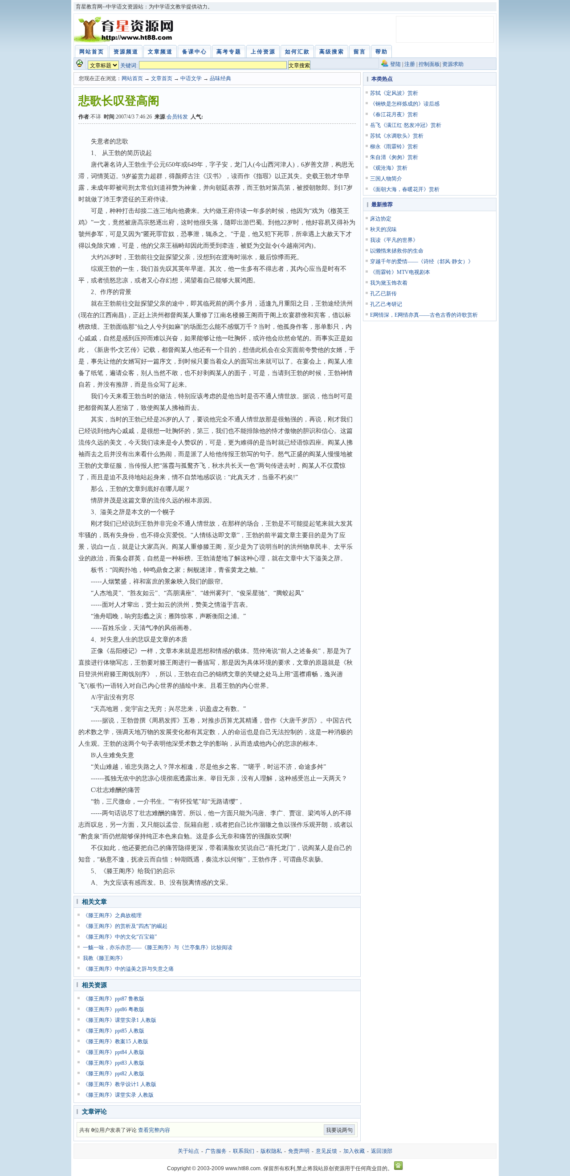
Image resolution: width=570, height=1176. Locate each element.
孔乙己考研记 (386, 304)
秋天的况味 (383, 229)
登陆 (395, 64)
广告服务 (216, 1151)
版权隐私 (271, 1151)
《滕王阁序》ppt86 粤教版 (113, 1009)
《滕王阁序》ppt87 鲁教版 (113, 999)
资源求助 (453, 64)
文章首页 (161, 78)
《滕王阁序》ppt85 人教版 (113, 1031)
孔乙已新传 (383, 293)
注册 (409, 64)
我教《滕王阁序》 (104, 958)
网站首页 (132, 78)
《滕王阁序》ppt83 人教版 (113, 1063)
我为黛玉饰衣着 (388, 283)
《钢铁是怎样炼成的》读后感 (405, 104)
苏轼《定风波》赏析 (394, 93)
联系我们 (243, 1151)
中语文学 (191, 78)
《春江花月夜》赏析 (394, 114)
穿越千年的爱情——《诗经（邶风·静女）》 (421, 261)
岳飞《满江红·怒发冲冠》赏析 (405, 125)
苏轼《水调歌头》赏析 (396, 136)
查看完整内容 (154, 1130)
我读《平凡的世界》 (394, 240)
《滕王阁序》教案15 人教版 (115, 1041)
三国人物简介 (386, 179)
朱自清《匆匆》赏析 (394, 157)
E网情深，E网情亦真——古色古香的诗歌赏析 (424, 315)
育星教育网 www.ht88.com (125, 29)
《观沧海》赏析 (388, 168)
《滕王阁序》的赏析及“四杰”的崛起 (125, 926)
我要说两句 (339, 1130)
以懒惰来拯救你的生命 (396, 251)
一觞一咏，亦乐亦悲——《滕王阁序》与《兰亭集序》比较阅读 (157, 947)
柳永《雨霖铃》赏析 (394, 146)
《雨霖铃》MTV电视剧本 (400, 272)
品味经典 (220, 78)
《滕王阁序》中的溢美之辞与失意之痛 (128, 969)
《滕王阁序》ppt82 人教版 (113, 1073)
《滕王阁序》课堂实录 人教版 (118, 1095)
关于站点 (188, 1151)
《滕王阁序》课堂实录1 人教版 (119, 1020)
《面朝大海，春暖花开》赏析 (405, 189)
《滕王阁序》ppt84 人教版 (113, 1052)
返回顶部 (381, 1151)
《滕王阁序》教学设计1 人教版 (119, 1084)
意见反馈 (326, 1151)
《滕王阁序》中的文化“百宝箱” (120, 937)
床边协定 (380, 219)
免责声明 (298, 1151)
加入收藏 (354, 1151)
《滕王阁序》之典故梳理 (112, 915)
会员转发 (177, 117)
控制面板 (429, 64)
